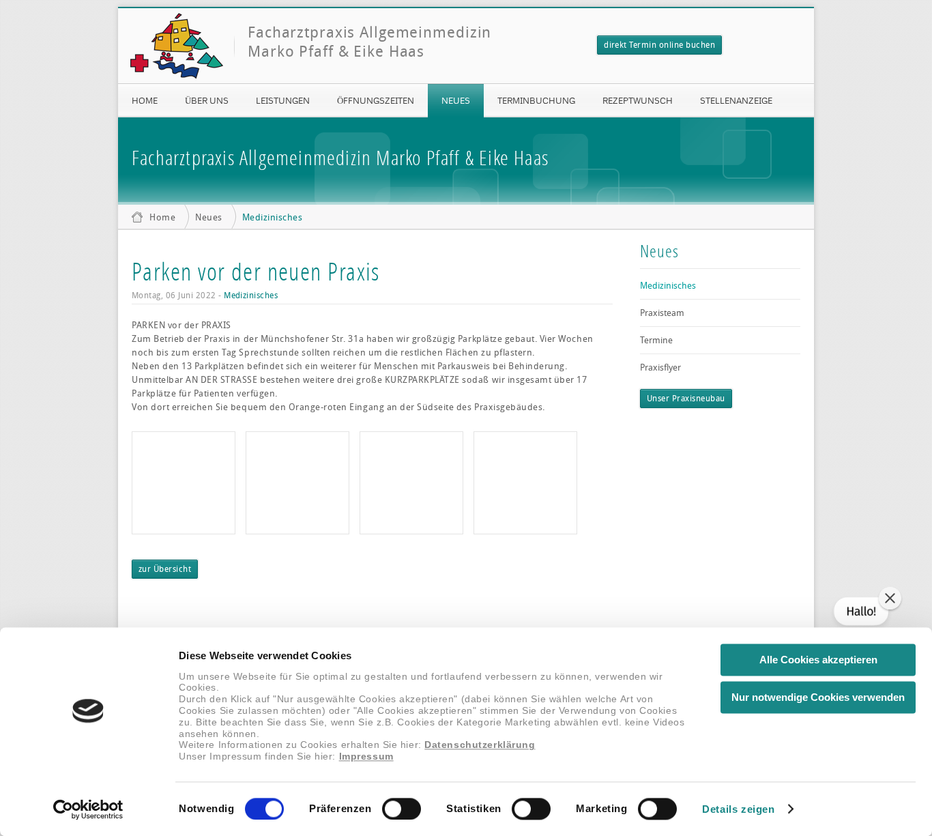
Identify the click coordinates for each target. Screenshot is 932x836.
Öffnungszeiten (375, 100)
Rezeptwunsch (637, 100)
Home (145, 100)
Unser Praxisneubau (686, 398)
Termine (656, 340)
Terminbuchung (536, 100)
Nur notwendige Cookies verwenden (818, 697)
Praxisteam (662, 313)
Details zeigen (738, 809)
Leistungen (283, 100)
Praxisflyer (660, 367)
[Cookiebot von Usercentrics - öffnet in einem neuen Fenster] (88, 809)
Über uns (207, 100)
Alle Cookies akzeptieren (818, 659)
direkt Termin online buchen (659, 45)
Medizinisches (272, 217)
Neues (455, 100)
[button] (890, 598)
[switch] (401, 809)
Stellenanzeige (736, 100)
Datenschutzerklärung (479, 745)
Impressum (366, 756)
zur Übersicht (165, 569)
